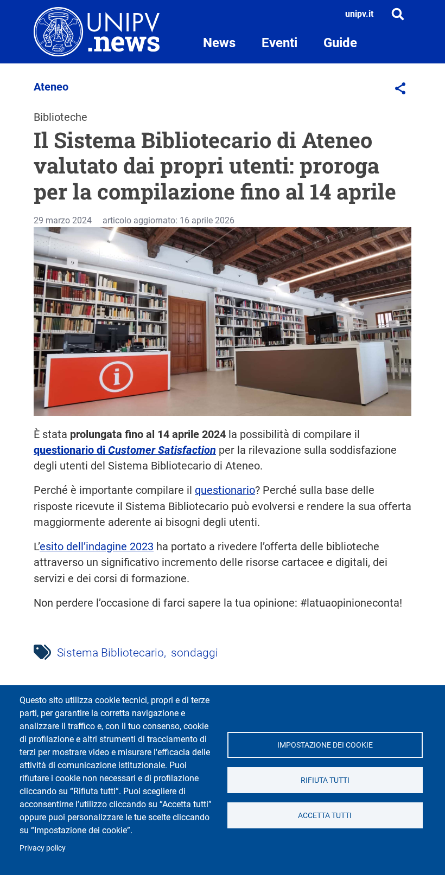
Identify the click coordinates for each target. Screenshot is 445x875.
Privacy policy (43, 848)
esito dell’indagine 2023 (97, 547)
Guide (340, 42)
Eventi (279, 42)
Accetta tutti (325, 815)
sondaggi (194, 652)
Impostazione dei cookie (325, 745)
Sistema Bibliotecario (110, 652)
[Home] (97, 31)
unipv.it (359, 14)
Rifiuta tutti (325, 780)
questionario (225, 490)
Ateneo (51, 87)
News (219, 42)
